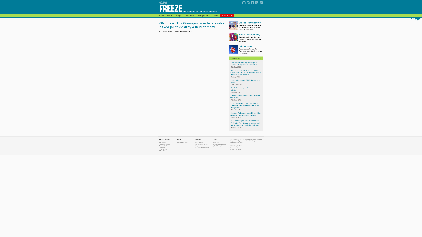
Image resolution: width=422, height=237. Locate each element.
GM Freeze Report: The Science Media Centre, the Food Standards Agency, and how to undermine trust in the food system (245, 123)
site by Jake (216, 142)
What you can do (204, 16)
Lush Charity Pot (218, 145)
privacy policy (234, 147)
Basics (170, 16)
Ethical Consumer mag (249, 34)
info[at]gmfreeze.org (182, 142)
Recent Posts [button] (235, 58)
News (216, 16)
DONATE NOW (227, 16)
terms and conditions (236, 145)
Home (161, 16)
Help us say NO (246, 46)
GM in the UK (190, 16)
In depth (179, 16)
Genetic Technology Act (250, 23)
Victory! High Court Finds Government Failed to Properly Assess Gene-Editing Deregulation (244, 105)
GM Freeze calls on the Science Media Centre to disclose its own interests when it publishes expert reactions (245, 72)
